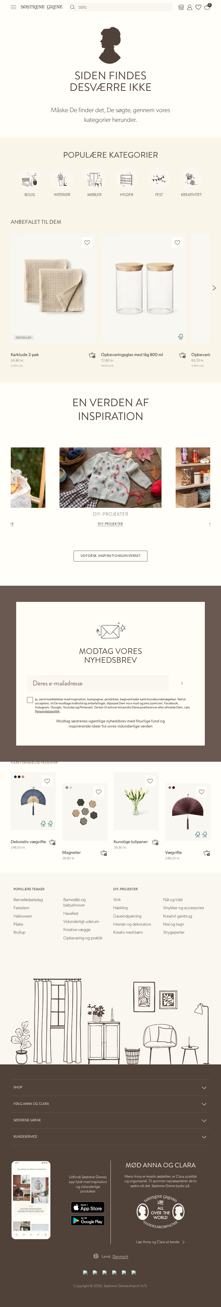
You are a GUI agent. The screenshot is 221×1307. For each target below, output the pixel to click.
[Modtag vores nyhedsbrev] (182, 683)
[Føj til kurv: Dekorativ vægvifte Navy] (52, 842)
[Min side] (190, 7)
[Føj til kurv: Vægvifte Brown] (206, 853)
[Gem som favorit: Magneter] (98, 792)
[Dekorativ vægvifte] (33, 801)
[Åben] (14, 7)
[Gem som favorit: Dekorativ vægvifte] (47, 781)
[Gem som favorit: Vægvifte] (201, 792)
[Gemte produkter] (198, 7)
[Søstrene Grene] (42, 7)
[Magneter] (84, 812)
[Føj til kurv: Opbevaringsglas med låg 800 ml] (182, 355)
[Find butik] (181, 7)
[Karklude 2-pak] (53, 288)
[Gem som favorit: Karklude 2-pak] (87, 243)
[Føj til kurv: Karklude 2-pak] (92, 355)
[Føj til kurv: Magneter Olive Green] (104, 853)
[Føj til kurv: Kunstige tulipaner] (155, 842)
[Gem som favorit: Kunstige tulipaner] (150, 781)
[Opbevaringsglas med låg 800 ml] (143, 288)
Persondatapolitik (47, 711)
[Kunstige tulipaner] (136, 801)
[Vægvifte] (187, 812)
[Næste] (214, 288)
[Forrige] (14, 478)
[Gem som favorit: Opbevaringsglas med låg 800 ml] (177, 243)
